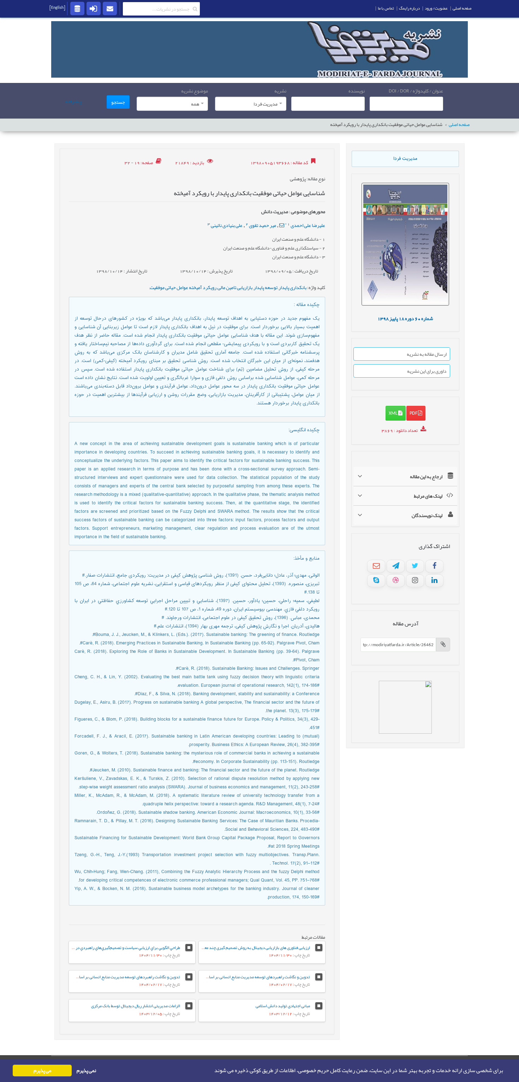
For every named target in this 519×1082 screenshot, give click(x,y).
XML (393, 413)
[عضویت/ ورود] (93, 8)
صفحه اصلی (459, 124)
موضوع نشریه (194, 90)
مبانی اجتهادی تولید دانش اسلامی (283, 1006)
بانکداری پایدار (292, 287)
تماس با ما (386, 8)
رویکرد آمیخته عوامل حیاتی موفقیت (183, 287)
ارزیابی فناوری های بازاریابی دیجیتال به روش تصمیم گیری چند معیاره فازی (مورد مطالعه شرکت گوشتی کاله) (223, 947)
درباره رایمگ (409, 8)
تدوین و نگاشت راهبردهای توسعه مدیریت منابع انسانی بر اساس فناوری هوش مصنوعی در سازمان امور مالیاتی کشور (215, 977)
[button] (212, 1071)
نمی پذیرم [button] (86, 1070)
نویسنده (356, 90)
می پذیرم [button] (42, 1070)
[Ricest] (77, 8)
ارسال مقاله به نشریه (427, 354)
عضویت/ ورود (436, 8)
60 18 (405, 318)
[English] (57, 7)
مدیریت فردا (405, 159)
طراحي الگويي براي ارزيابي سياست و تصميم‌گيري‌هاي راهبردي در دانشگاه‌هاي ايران (113, 947)
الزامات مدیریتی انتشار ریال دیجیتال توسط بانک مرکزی (135, 1006)
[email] (110, 8)
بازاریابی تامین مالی (234, 287)
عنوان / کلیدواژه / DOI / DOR (416, 90)
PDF (414, 413)
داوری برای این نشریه (427, 371)
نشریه (280, 90)
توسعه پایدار (265, 287)
